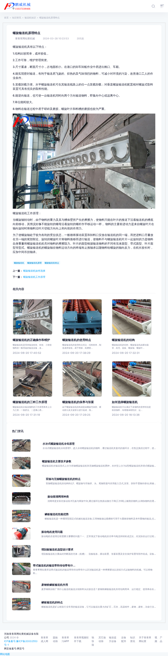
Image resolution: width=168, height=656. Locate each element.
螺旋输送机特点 (52, 263)
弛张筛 (93, 641)
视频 (156, 639)
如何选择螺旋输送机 (125, 402)
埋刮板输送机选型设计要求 (57, 549)
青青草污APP (65, 639)
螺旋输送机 (19, 263)
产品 (161, 639)
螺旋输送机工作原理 (34, 276)
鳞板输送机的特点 (52, 602)
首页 (6, 17)
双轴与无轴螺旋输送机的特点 (63, 479)
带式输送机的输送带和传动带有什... (54, 565)
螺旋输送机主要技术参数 (56, 461)
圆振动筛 (55, 639)
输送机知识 (30, 17)
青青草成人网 (44, 639)
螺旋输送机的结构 (123, 340)
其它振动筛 (102, 639)
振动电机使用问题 (52, 531)
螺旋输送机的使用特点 (76, 340)
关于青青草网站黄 (145, 639)
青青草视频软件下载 (81, 639)
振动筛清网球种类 (58, 496)
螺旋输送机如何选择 (34, 270)
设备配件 (123, 639)
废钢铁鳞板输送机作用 (54, 584)
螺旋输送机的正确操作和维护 (31, 340)
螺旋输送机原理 (34, 263)
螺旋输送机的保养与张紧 (78, 402)
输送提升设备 (112, 639)
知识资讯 (16, 17)
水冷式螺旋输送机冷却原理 (59, 443)
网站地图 (5, 654)
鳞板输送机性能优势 (57, 514)
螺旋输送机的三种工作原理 (30, 402)
